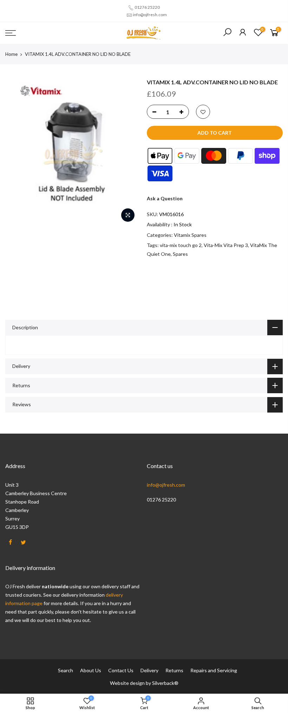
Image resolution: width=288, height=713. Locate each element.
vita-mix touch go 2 (181, 245)
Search (65, 670)
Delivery (149, 670)
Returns (174, 670)
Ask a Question (165, 198)
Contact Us (120, 670)
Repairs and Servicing (213, 670)
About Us (90, 670)
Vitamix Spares (190, 235)
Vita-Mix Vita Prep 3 (226, 245)
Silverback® (165, 683)
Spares (180, 254)
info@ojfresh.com (150, 14)
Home (11, 54)
